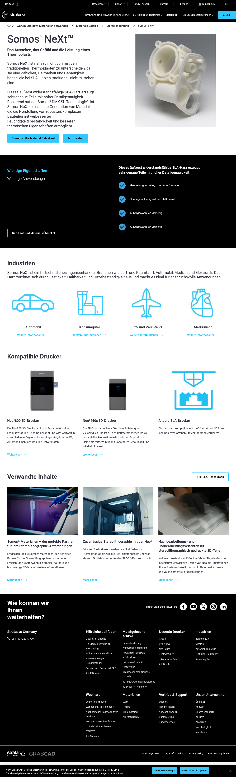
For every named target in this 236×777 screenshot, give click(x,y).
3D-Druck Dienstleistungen (197, 14)
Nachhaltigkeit (203, 727)
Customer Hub (166, 717)
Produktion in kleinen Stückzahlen (133, 655)
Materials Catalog (87, 26)
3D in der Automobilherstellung (138, 681)
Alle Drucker (165, 664)
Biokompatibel (130, 712)
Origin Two (165, 644)
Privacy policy (195, 753)
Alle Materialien (130, 717)
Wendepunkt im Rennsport (100, 706)
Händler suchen (141, 4)
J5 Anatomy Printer (169, 659)
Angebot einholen (168, 712)
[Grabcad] (42, 753)
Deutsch (10, 4)
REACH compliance (218, 753)
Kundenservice (167, 722)
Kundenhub (208, 4)
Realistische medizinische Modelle (136, 674)
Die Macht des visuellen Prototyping (98, 646)
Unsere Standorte (205, 712)
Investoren (201, 732)
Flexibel (126, 706)
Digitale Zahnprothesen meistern (98, 728)
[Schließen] (230, 770)
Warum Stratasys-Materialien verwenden (42, 26)
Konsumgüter (203, 659)
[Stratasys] (14, 15)
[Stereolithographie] (134, 25)
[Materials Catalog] (102, 25)
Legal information (173, 753)
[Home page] (7, 26)
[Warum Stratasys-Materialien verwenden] (72, 25)
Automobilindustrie (206, 649)
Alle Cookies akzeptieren (194, 770)
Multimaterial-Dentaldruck (100, 653)
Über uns (183, 4)
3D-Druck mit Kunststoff (135, 686)
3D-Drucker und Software (146, 14)
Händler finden (167, 706)
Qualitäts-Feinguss (96, 638)
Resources (97, 4)
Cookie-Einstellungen (164, 770)
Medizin (200, 644)
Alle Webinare (93, 736)
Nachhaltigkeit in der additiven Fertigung (102, 714)
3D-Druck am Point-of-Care (100, 721)
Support (118, 4)
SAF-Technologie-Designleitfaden (95, 660)
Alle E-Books (92, 673)
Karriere (200, 717)
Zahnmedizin (202, 638)
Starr (125, 701)
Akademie (201, 722)
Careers (164, 4)
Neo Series (164, 649)
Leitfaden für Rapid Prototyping (132, 664)
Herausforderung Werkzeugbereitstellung (135, 645)
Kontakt (200, 706)
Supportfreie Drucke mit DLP (101, 668)
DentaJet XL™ (166, 654)
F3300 (162, 638)
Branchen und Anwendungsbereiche (107, 15)
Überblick (200, 701)
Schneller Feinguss (96, 701)
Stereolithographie (118, 26)
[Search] (227, 4)
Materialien (172, 14)
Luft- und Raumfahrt (207, 654)
